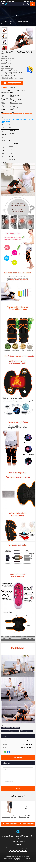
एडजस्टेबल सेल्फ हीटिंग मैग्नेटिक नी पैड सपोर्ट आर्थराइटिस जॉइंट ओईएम (8, 817)
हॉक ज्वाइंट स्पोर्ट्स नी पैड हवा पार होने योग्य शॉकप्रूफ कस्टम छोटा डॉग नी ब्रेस (26, 817)
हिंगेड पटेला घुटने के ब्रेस (26, 731)
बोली (32, 4)
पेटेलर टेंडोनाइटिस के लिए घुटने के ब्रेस (11, 727)
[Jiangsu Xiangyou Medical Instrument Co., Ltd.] (8, 4)
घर (2, 21)
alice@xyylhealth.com (8, 1)
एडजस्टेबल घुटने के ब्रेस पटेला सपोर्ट (10, 731)
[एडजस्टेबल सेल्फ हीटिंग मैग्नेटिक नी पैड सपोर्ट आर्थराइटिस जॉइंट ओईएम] (9, 807)
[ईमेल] (8, 752)
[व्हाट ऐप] (4, 752)
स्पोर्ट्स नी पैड (12, 21)
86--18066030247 (30, 1)
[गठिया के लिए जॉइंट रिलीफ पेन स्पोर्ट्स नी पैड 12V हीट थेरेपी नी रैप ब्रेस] (21, 38)
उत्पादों (6, 21)
